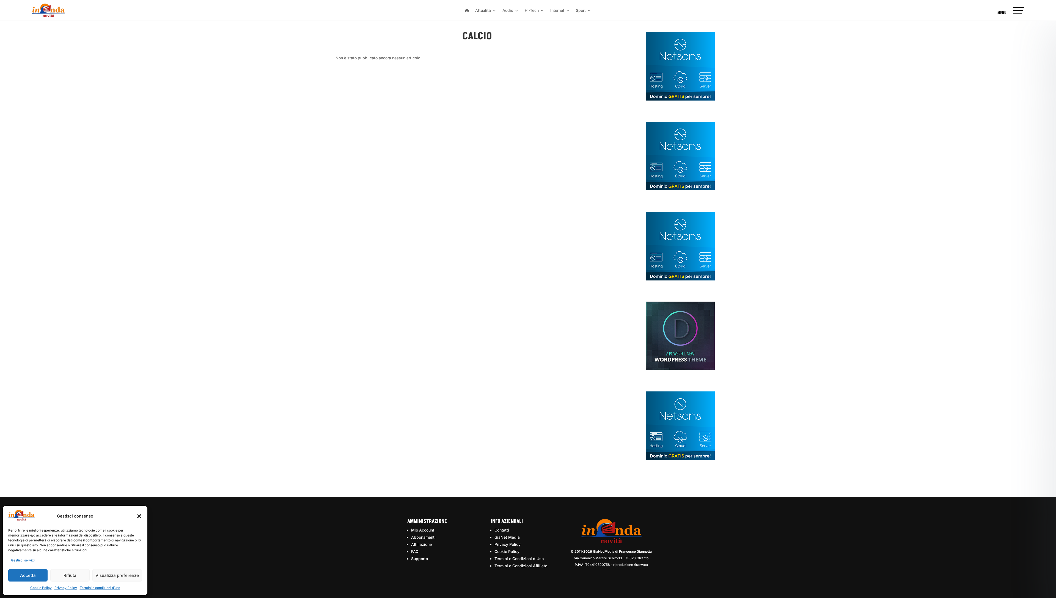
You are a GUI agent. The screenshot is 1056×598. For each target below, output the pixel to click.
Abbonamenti (423, 537)
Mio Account (422, 530)
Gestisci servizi (23, 560)
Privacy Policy (65, 588)
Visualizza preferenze (117, 575)
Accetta (28, 575)
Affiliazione (421, 544)
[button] (139, 516)
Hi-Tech (532, 11)
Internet (557, 11)
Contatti (501, 530)
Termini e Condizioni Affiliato (520, 565)
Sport (581, 11)
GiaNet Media (507, 537)
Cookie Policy (41, 588)
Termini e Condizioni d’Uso (519, 558)
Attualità (483, 11)
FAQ (415, 551)
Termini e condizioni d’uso (100, 588)
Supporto (419, 558)
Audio (507, 11)
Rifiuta (70, 575)
